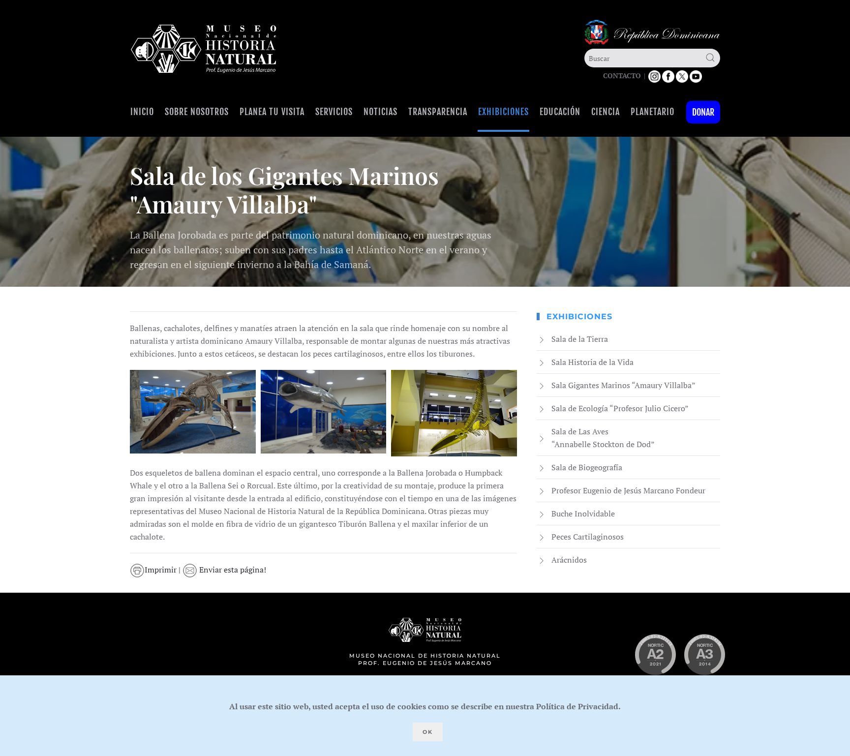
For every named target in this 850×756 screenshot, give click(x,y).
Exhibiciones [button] (503, 111)
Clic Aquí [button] (193, 411)
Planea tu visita (272, 111)
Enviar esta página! (231, 569)
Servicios (334, 111)
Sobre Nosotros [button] (197, 111)
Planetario (652, 111)
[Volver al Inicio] (203, 49)
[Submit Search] (710, 57)
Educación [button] (560, 111)
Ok (428, 731)
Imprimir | (163, 569)
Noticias (380, 111)
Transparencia (437, 111)
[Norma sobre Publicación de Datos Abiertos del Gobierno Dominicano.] (704, 654)
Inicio (142, 111)
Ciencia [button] (605, 111)
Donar (703, 112)
